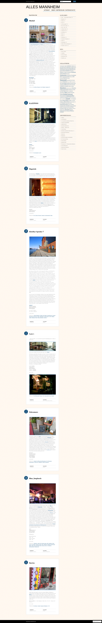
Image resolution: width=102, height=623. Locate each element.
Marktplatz (67, 89)
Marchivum (63, 134)
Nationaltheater (62, 92)
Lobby (50, 316)
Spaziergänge (63, 42)
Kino (70, 81)
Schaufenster (63, 37)
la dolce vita (49, 449)
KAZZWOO (33, 103)
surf (46, 545)
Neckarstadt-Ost (63, 95)
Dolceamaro (33, 412)
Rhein (36, 317)
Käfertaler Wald (69, 84)
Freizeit (64, 73)
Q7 (74, 100)
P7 (71, 98)
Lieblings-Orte (48, 551)
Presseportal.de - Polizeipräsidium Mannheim (68, 143)
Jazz (39, 152)
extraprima (72, 70)
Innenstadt (47, 87)
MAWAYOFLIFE (64, 124)
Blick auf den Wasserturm (42, 461)
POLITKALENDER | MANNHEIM (66, 137)
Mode (62, 90)
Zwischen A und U (64, 45)
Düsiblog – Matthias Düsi (65, 127)
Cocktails (36, 215)
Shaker (51, 215)
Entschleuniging (49, 315)
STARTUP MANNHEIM (65, 122)
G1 (62, 76)
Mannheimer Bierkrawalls (40, 60)
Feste (62, 22)
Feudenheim (73, 72)
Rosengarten (72, 101)
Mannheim (33, 317)
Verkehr (65, 108)
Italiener (73, 80)
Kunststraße (71, 83)
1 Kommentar (32, 467)
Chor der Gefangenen (62, 69)
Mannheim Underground (51, 544)
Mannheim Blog (63, 142)
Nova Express (72, 97)
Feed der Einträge (64, 54)
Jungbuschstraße (47, 215)
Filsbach (61, 73)
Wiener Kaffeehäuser (52, 51)
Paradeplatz (74, 98)
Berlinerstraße (37, 395)
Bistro (36, 87)
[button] (42, 34)
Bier (66, 67)
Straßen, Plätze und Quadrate (65, 43)
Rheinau (68, 101)
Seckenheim (72, 104)
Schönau (69, 104)
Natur (62, 35)
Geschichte (68, 76)
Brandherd (50, 543)
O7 (49, 87)
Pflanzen (61, 100)
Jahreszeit (61, 81)
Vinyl (67, 108)
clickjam (62, 117)
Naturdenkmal (69, 92)
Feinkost (65, 72)
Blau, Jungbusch (35, 478)
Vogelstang (70, 108)
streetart (61, 106)
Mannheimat (63, 135)
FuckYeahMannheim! (64, 145)
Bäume (70, 68)
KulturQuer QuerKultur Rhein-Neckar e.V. (67, 130)
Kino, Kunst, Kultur (64, 25)
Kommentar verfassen (33, 91)
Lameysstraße (47, 395)
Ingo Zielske (33, 544)
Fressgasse (67, 73)
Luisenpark (66, 86)
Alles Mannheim (43, 7)
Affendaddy (35, 543)
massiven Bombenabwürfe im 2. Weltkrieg (36, 44)
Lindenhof (62, 86)
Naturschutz (72, 92)
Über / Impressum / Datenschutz (63, 10)
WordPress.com (63, 58)
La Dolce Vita (36, 462)
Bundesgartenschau (66, 68)
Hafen (38, 316)
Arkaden (35, 461)
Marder (30, 545)
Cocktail (39, 605)
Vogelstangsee (73, 108)
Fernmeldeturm (69, 72)
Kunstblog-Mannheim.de (65, 125)
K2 (40, 152)
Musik (33, 545)
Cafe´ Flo (46, 441)
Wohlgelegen (72, 110)
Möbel (67, 90)
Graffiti (73, 76)
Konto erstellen (63, 51)
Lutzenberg (69, 86)
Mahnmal (72, 86)
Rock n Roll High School (38, 545)
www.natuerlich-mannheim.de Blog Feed (67, 120)
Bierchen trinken (44, 543)
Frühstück (43, 87)
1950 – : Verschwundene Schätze (66, 17)
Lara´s (31, 334)
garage (30, 544)
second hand (67, 105)
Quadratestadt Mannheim (65, 147)
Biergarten (68, 67)
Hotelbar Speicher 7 (36, 231)
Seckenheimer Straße (62, 105)
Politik (66, 100)
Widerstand (68, 110)
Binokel (32, 20)
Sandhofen (63, 103)
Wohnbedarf (62, 111)
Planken (63, 100)
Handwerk (65, 78)
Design (74, 69)
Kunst (42, 544)
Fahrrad (61, 72)
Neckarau (65, 94)
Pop (68, 100)
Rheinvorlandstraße (40, 317)
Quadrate (61, 101)
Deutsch (61, 70)
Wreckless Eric (40, 507)
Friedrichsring (69, 75)
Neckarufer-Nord (62, 97)
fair (63, 72)
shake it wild (44, 545)
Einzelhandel (67, 70)
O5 (64, 98)
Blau (51, 505)
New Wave (69, 97)
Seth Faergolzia (50, 510)
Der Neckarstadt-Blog (64, 139)
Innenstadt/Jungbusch (69, 80)
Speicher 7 (31, 305)
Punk (70, 100)
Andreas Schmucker (37, 315)
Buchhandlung (62, 68)
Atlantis (35, 141)
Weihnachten (71, 109)
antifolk (38, 543)
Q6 (73, 100)
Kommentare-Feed (64, 56)
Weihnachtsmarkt (62, 110)
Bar (34, 87)
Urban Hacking (63, 129)
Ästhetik (41, 315)
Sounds (62, 40)
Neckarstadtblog (63, 140)
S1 (75, 101)
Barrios (32, 563)
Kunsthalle (68, 83)
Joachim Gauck (46, 316)
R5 (63, 101)
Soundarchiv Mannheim (65, 38)
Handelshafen (42, 316)
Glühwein (71, 76)
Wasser (64, 109)
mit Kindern (63, 32)
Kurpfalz (74, 83)
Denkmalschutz (71, 69)
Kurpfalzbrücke (62, 84)
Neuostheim (66, 97)
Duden (40, 436)
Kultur (40, 544)
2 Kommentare (32, 322)
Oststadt (52, 395)
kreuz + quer (63, 27)
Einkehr (44, 91)
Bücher (73, 68)
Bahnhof (61, 67)
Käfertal (65, 84)
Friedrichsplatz (31, 462)
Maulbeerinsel (71, 89)
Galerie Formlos (63, 148)
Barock (64, 67)
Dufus (53, 543)
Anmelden (62, 53)
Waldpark (61, 109)
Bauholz (45, 315)
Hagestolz (32, 169)
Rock (70, 101)
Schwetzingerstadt (64, 104)
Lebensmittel (73, 84)
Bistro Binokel (31, 77)
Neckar (61, 94)
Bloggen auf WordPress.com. (31, 621)
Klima (61, 83)
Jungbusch (43, 215)
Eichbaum (63, 70)
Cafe (41, 87)
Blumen (73, 67)
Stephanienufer (71, 105)
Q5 (49, 605)
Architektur (69, 66)
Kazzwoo (30, 144)
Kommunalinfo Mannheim (65, 132)
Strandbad (74, 105)
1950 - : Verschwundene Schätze (47, 400)
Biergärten (62, 19)
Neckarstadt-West (70, 95)
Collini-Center (67, 69)
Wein (65, 110)
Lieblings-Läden (63, 28)
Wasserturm (47, 462)
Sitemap (47, 10)
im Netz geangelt (63, 24)
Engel (70, 70)
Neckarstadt (70, 94)
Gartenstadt (64, 76)
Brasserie (38, 87)
